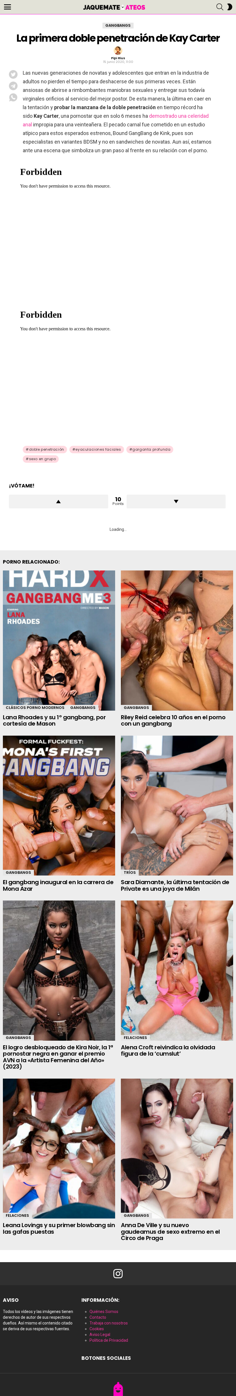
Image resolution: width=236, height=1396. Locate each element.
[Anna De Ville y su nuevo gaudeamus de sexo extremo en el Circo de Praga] (177, 1149)
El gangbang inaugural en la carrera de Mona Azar (58, 885)
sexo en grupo (42, 458)
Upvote (58, 501)
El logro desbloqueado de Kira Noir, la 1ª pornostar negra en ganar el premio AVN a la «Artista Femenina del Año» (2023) (58, 1057)
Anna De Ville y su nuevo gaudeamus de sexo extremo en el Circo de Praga (170, 1231)
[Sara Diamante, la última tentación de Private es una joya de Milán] (177, 806)
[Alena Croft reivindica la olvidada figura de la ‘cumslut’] (177, 971)
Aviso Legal (100, 1334)
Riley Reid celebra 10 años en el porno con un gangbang (173, 720)
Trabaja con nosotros (109, 1323)
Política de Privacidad (109, 1340)
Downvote (176, 501)
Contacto (98, 1317)
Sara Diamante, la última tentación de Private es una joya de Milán (175, 885)
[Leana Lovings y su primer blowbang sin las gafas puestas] (59, 1149)
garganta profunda (151, 449)
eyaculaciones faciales (98, 449)
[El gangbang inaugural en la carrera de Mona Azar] (59, 806)
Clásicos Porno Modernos (35, 707)
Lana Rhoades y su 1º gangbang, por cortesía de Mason (54, 720)
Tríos (130, 872)
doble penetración (46, 449)
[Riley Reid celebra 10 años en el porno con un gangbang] (177, 640)
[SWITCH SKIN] (229, 7)
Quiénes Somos (104, 1311)
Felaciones (135, 1037)
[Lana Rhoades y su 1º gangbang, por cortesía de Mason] (59, 640)
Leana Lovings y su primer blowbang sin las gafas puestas (59, 1228)
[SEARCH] (219, 7)
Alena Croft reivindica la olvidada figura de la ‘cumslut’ (168, 1050)
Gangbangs (83, 707)
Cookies (97, 1328)
